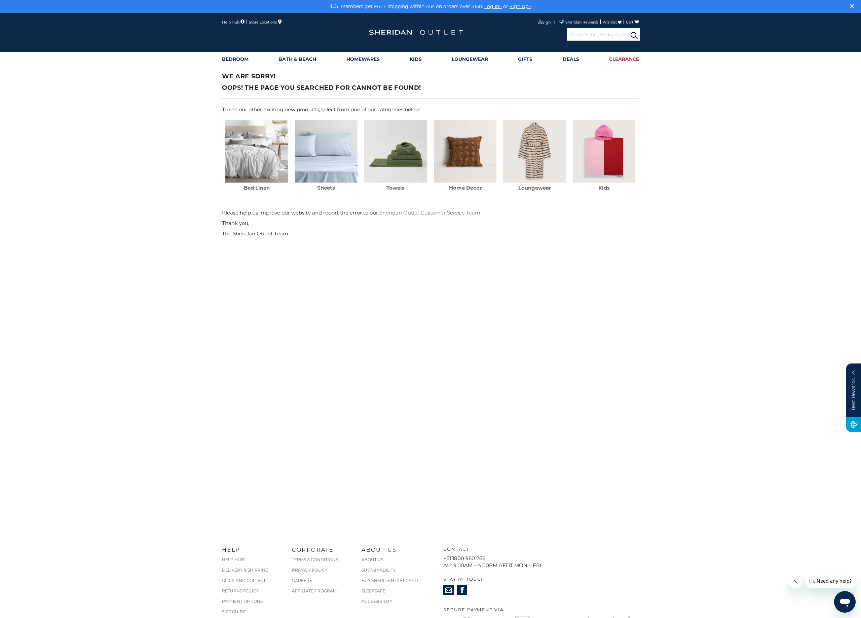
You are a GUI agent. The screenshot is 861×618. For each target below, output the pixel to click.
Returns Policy (240, 590)
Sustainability (379, 570)
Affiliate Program (314, 590)
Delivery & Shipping (245, 570)
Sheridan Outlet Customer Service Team (429, 212)
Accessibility (377, 601)
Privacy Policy (310, 570)
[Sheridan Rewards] (578, 23)
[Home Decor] (465, 180)
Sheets (326, 187)
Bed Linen (257, 187)
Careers (302, 580)
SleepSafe (373, 590)
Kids (604, 187)
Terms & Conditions (315, 559)
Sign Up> (520, 6)
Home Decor (465, 187)
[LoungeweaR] (534, 180)
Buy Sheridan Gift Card (390, 580)
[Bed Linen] (256, 180)
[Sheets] (326, 180)
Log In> (493, 6)
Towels (395, 187)
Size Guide (234, 611)
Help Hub (233, 559)
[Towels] (395, 180)
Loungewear (534, 187)
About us (372, 559)
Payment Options (242, 601)
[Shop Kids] (604, 180)
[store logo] (415, 32)
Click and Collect (244, 580)
